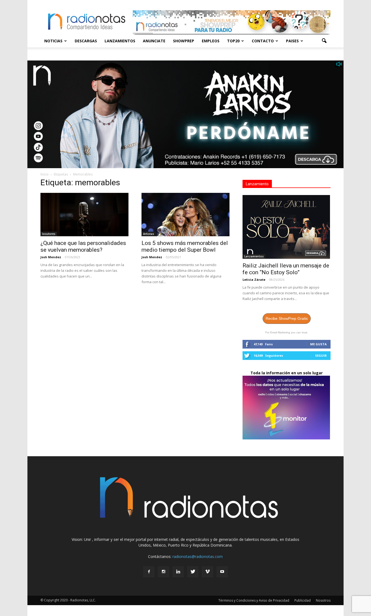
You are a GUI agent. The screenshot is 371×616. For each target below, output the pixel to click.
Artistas (148, 234)
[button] (324, 40)
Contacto (263, 40)
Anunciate (154, 40)
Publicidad (302, 600)
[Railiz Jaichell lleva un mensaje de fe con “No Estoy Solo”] (287, 227)
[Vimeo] (207, 571)
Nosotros (323, 600)
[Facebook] (148, 571)
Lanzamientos (120, 40)
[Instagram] (163, 571)
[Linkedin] (178, 571)
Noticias (53, 40)
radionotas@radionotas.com (197, 556)
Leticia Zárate (254, 279)
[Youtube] (222, 571)
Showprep (183, 40)
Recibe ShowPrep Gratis (287, 318)
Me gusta (318, 344)
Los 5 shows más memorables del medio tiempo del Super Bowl (185, 246)
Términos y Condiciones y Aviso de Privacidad (253, 600)
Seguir (321, 355)
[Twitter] (192, 571)
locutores (48, 234)
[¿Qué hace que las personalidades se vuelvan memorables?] (84, 214)
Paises (292, 40)
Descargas (86, 40)
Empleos (210, 40)
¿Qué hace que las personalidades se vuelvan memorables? (83, 246)
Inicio (44, 174)
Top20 (233, 40)
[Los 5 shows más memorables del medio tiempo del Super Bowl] (185, 214)
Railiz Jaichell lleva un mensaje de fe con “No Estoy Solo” (286, 269)
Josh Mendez (50, 257)
